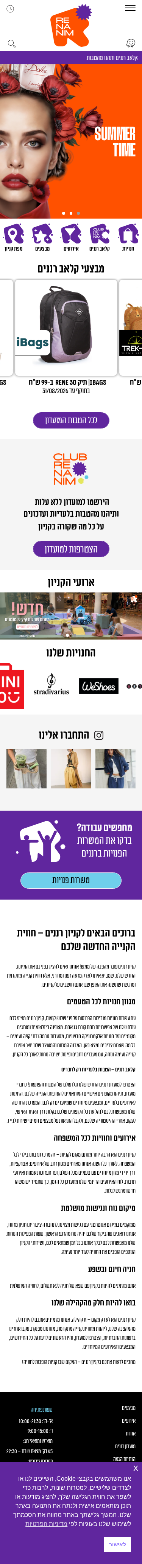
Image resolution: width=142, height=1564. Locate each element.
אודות (131, 1434)
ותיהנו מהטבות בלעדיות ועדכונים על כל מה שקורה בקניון (71, 520)
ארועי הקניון (71, 583)
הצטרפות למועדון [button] (71, 549)
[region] (71, 141)
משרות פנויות (71, 880)
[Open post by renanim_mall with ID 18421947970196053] (26, 769)
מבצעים (129, 1408)
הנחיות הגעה (124, 1460)
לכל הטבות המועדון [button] (71, 420)
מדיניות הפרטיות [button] (46, 1524)
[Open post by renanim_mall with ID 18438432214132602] (115, 769)
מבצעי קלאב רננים (71, 269)
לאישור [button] (117, 1544)
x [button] (135, 1467)
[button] (71, 25)
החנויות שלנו (71, 653)
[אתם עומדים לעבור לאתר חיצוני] (131, 43)
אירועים (129, 1421)
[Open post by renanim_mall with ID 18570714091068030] (71, 769)
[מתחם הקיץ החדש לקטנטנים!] (71, 616)
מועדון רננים (125, 1447)
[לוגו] (108, 686)
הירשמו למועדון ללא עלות (71, 502)
